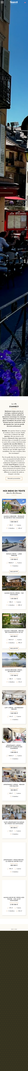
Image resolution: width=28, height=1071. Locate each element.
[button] (4, 506)
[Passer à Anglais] (25, 2)
